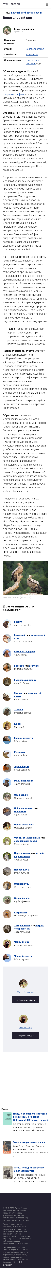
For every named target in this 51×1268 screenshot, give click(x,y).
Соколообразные (35, 49)
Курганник (20, 752)
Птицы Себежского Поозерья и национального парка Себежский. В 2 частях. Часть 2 (30, 1117)
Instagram (7, 1265)
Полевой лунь (21, 869)
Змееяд (18, 709)
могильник (20, 811)
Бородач (19, 665)
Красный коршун (23, 738)
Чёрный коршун (23, 956)
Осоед (18, 837)
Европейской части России (26, 12)
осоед (33, 841)
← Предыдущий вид (25, 1000)
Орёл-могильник (23, 808)
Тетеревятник (22, 925)
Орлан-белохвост (24, 824)
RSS (20, 1262)
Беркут (18, 622)
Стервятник (20, 912)
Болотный (19, 635)
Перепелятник (22, 853)
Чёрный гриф (21, 942)
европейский (21, 841)
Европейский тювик (25, 680)
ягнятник (34, 665)
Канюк (17, 723)
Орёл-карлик (21, 795)
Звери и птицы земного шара (29, 1142)
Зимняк (18, 693)
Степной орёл (21, 898)
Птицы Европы (10, 4)
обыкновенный (31, 837)
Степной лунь (21, 884)
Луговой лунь (21, 766)
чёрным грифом (14, 94)
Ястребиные (32, 54)
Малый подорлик (23, 780)
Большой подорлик (24, 651)
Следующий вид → (25, 1035)
